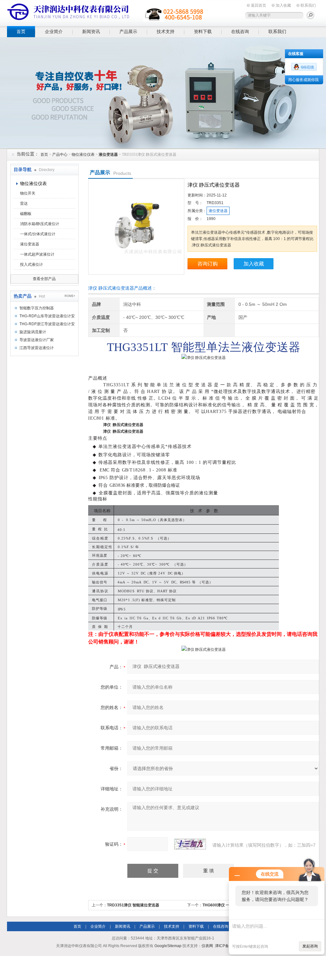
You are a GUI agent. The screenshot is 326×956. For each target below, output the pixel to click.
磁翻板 (26, 213)
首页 (21, 31)
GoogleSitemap (167, 946)
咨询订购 (207, 263)
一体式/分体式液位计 (37, 234)
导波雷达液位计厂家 (36, 340)
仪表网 (207, 946)
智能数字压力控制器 (36, 308)
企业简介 (54, 31)
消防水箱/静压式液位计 (39, 224)
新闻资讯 (91, 31)
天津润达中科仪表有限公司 (105, 12)
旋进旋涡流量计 (32, 332)
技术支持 (165, 31)
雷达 (24, 203)
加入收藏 (283, 5)
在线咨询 (240, 31)
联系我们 (308, 5)
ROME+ (70, 296)
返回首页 (258, 5)
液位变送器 (29, 244)
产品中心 (59, 154)
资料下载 (203, 31)
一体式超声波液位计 (37, 254)
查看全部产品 (44, 279)
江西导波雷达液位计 (36, 348)
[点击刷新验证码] (190, 844)
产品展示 (128, 31)
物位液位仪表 (83, 154)
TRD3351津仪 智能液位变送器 (133, 905)
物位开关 (27, 193)
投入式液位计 (31, 264)
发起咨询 (310, 946)
